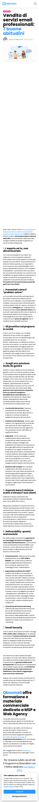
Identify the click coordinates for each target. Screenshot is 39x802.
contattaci (26, 750)
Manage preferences (19, 796)
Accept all (19, 792)
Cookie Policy (8, 787)
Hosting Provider (18, 737)
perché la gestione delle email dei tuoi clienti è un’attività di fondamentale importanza (19, 231)
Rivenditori (7, 737)
